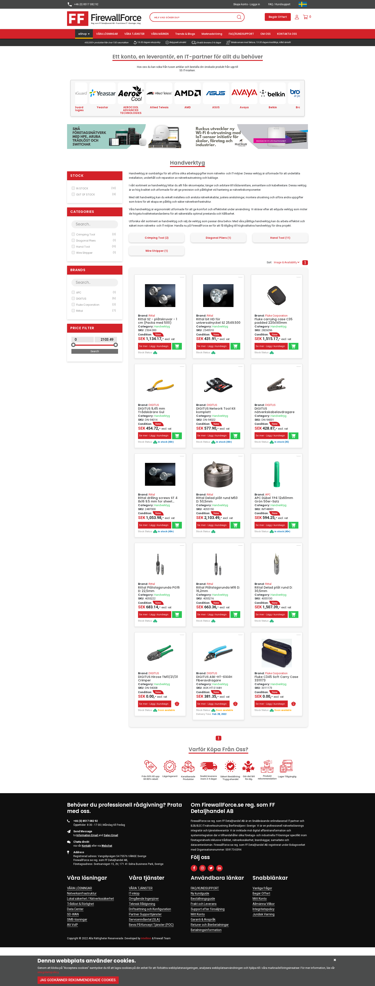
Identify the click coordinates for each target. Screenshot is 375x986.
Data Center (75, 909)
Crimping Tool (96, 234)
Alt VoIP (72, 924)
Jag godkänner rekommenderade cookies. (78, 980)
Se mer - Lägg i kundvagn (153, 346)
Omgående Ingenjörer (144, 898)
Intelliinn (146, 938)
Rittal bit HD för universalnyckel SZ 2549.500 (218, 320)
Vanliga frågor (262, 888)
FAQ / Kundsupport (279, 4)
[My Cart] (305, 17)
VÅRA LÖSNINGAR (107, 34)
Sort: (269, 262)
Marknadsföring (212, 34)
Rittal (96, 311)
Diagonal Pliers (96, 240)
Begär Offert (278, 17)
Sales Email (111, 835)
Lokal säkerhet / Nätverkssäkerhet (90, 898)
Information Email (87, 835)
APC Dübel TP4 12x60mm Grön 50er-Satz (274, 499)
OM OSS (265, 34)
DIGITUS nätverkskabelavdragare (274, 410)
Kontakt (86, 845)
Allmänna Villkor (264, 904)
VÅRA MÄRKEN (160, 34)
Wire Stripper (96, 253)
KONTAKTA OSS (287, 34)
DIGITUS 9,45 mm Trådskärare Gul (151, 410)
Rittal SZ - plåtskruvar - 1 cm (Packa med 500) (157, 320)
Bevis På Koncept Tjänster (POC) (151, 924)
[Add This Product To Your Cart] (177, 346)
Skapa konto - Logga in (246, 4)
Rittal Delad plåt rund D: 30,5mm (273, 589)
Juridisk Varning (264, 914)
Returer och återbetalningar (210, 924)
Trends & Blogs (185, 34)
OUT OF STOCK (96, 194)
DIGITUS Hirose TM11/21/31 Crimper (158, 678)
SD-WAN (73, 914)
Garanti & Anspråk (203, 919)
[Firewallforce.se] (105, 18)
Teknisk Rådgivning (142, 904)
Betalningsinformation (206, 930)
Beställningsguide (203, 898)
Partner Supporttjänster (145, 914)
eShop (82, 34)
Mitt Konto (198, 914)
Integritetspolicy (264, 909)
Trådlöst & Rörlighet (80, 904)
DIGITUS (96, 298)
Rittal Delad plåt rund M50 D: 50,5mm (217, 499)
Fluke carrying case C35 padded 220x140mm (274, 320)
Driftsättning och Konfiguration (150, 909)
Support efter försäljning (208, 909)
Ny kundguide (200, 893)
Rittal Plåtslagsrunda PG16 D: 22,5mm (159, 589)
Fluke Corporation (96, 305)
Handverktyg (162, 326)
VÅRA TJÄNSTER (134, 34)
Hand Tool (96, 247)
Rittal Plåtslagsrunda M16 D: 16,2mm (218, 589)
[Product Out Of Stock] (177, 704)
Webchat (107, 845)
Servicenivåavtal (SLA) (144, 919)
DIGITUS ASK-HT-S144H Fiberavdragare (214, 678)
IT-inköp (134, 893)
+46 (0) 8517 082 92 (86, 4)
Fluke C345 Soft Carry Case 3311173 (276, 678)
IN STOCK (96, 188)
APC (96, 292)
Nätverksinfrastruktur (82, 893)
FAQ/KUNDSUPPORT (241, 34)
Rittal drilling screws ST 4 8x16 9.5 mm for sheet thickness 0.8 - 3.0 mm (158, 499)
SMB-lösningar (77, 919)
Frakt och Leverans (204, 904)
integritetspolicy (48, 972)
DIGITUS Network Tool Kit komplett (215, 410)
